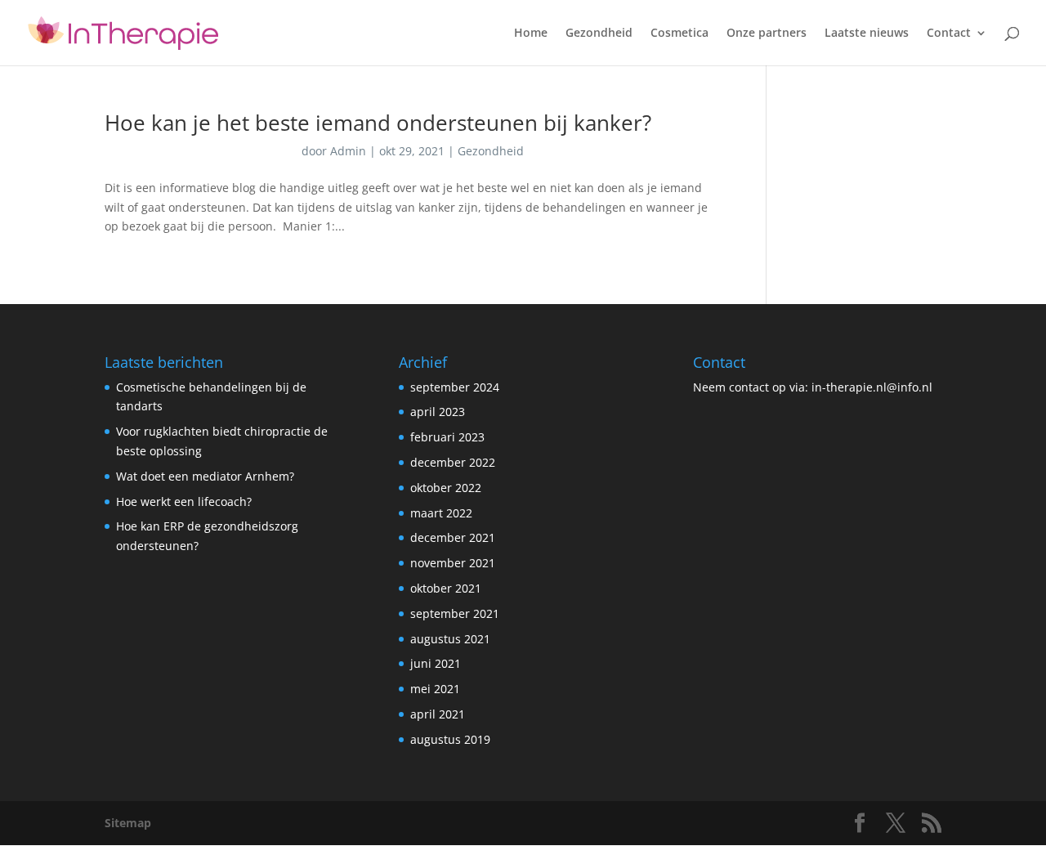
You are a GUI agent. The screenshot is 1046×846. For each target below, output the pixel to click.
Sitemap (128, 822)
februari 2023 (447, 437)
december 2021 (452, 537)
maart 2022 (441, 513)
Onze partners (766, 33)
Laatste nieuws (867, 33)
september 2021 (454, 613)
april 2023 (437, 411)
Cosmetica (679, 33)
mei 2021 (435, 688)
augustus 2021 (450, 639)
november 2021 (452, 563)
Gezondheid (599, 33)
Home (531, 33)
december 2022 (452, 462)
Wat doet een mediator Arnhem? (205, 476)
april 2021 (437, 714)
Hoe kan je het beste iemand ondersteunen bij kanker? (378, 122)
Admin (348, 151)
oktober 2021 (445, 588)
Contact (949, 33)
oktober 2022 (445, 487)
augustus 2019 (450, 739)
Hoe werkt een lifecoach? (184, 501)
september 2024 (454, 387)
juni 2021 (435, 663)
